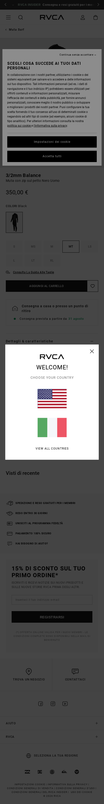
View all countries (52, 448)
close (92, 351)
